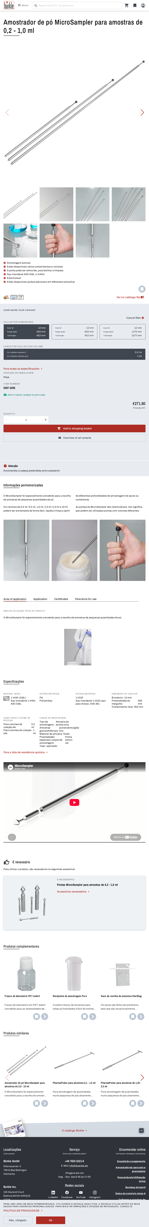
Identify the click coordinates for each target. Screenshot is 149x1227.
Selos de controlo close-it (130, 1193)
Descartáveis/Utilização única (131, 1179)
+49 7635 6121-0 (74, 1161)
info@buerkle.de (78, 1165)
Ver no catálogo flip (128, 297)
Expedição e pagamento (131, 1161)
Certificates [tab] (61, 599)
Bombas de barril (135, 1187)
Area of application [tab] (14, 599)
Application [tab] (40, 599)
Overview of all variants (77, 437)
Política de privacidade (21, 1210)
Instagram (95, 1197)
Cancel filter (133, 317)
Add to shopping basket (77, 428)
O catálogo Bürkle (73, 1130)
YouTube (81, 1197)
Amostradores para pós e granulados (131, 1169)
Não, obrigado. (18, 1220)
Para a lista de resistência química (24, 752)
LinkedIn (53, 1197)
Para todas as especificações (21, 368)
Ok (51, 1220)
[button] (142, 112)
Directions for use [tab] (85, 599)
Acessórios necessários (71, 891)
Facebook (66, 1197)
